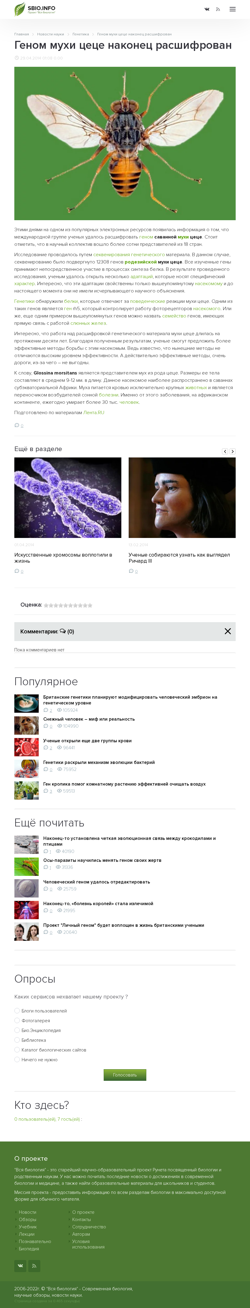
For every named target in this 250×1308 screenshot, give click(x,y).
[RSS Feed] (218, 10)
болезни (108, 395)
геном (146, 237)
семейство (174, 316)
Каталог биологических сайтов (54, 1050)
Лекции (26, 1234)
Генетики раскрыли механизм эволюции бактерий (99, 762)
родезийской (141, 262)
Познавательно (35, 1241)
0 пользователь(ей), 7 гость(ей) (47, 1119)
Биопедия (29, 1249)
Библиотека (34, 1040)
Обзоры (27, 1219)
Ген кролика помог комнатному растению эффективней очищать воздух (124, 784)
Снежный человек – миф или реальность (89, 719)
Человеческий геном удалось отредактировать (96, 882)
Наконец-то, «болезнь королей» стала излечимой (98, 903)
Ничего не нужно (40, 1060)
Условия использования (88, 1244)
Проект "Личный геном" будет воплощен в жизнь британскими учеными (123, 925)
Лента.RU (93, 413)
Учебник (28, 1227)
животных (196, 388)
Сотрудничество (89, 1227)
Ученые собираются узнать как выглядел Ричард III (179, 558)
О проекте (83, 1212)
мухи (183, 237)
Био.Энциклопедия (41, 1030)
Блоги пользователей (44, 1011)
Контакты (81, 1219)
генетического (148, 255)
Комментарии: (47, 631)
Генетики (24, 301)
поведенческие (147, 301)
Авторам (81, 1234)
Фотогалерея (36, 1020)
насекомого (206, 309)
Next (233, 451)
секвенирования (111, 255)
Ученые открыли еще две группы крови (87, 741)
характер (24, 284)
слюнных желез (88, 323)
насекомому (209, 284)
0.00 (58, 58)
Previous (225, 451)
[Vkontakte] (207, 10)
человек (129, 402)
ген (68, 309)
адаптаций (141, 277)
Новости (27, 1212)
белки (71, 301)
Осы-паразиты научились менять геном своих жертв (102, 860)
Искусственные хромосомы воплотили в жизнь (63, 558)
